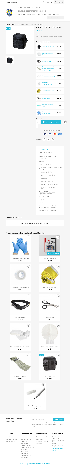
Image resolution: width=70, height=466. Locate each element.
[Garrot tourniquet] (39, 61)
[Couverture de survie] (39, 91)
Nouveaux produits (11, 439)
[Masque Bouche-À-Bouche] (39, 105)
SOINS (20, 8)
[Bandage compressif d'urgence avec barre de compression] (39, 69)
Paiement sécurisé (26, 445)
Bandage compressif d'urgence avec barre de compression (48, 68)
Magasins (23, 460)
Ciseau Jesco (46, 98)
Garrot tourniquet (47, 61)
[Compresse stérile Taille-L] (39, 54)
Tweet (48, 139)
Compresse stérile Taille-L (47, 54)
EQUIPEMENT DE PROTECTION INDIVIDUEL (32, 11)
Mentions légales (26, 439)
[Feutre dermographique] (39, 76)
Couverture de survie (48, 91)
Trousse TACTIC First (48, 46)
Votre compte (41, 434)
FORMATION (36, 8)
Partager (44, 139)
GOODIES (56, 14)
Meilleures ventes (11, 441)
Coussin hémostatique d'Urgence (20, 347)
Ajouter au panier (51, 122)
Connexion (39, 439)
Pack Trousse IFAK (49, 376)
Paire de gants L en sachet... (20, 258)
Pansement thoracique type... (50, 347)
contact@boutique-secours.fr (58, 449)
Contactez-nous (11, 2)
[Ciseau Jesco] (39, 98)
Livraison (23, 437)
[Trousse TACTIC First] (39, 46)
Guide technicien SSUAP (50, 258)
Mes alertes (39, 443)
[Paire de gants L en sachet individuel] (39, 113)
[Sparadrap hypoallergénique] (39, 83)
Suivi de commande (41, 437)
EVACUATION (46, 14)
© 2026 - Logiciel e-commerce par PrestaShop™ (35, 464)
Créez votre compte (42, 441)
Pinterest (53, 139)
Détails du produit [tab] (46, 152)
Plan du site (24, 457)
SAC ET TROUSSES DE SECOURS (29, 14)
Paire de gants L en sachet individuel (47, 112)
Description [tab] (44, 149)
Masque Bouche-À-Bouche (47, 105)
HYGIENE (27, 8)
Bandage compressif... (20, 376)
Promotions (9, 437)
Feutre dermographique (49, 76)
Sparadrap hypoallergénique (47, 83)
